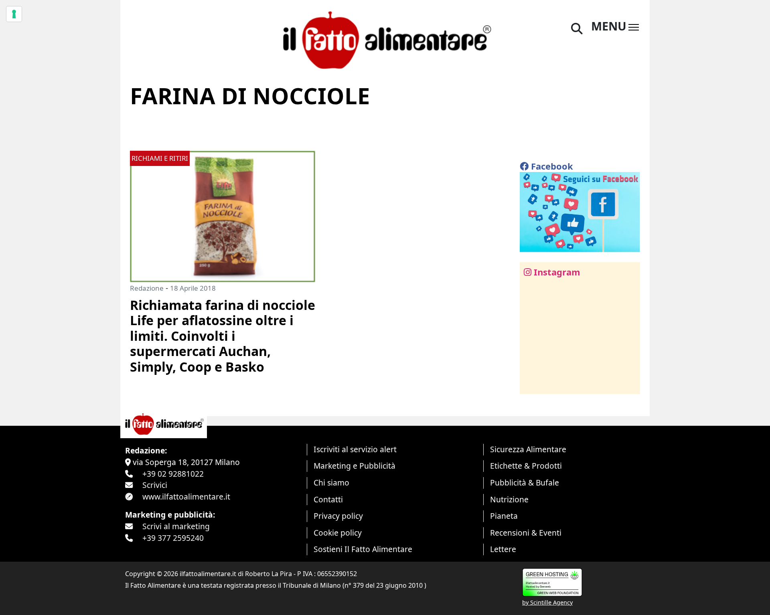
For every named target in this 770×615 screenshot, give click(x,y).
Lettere (503, 549)
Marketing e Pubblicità (354, 465)
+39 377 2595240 (173, 537)
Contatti (328, 499)
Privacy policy (338, 515)
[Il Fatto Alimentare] (385, 39)
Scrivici (154, 484)
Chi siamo (331, 482)
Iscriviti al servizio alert (355, 449)
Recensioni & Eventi (525, 532)
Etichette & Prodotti (526, 465)
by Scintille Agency (547, 602)
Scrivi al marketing (176, 526)
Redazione (147, 288)
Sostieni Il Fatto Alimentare (363, 549)
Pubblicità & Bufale (524, 482)
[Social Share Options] (531, 383)
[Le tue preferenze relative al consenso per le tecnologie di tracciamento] (14, 14)
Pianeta (504, 515)
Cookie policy (338, 532)
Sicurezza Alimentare (528, 449)
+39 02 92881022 (173, 473)
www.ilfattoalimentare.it (186, 496)
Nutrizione (509, 499)
